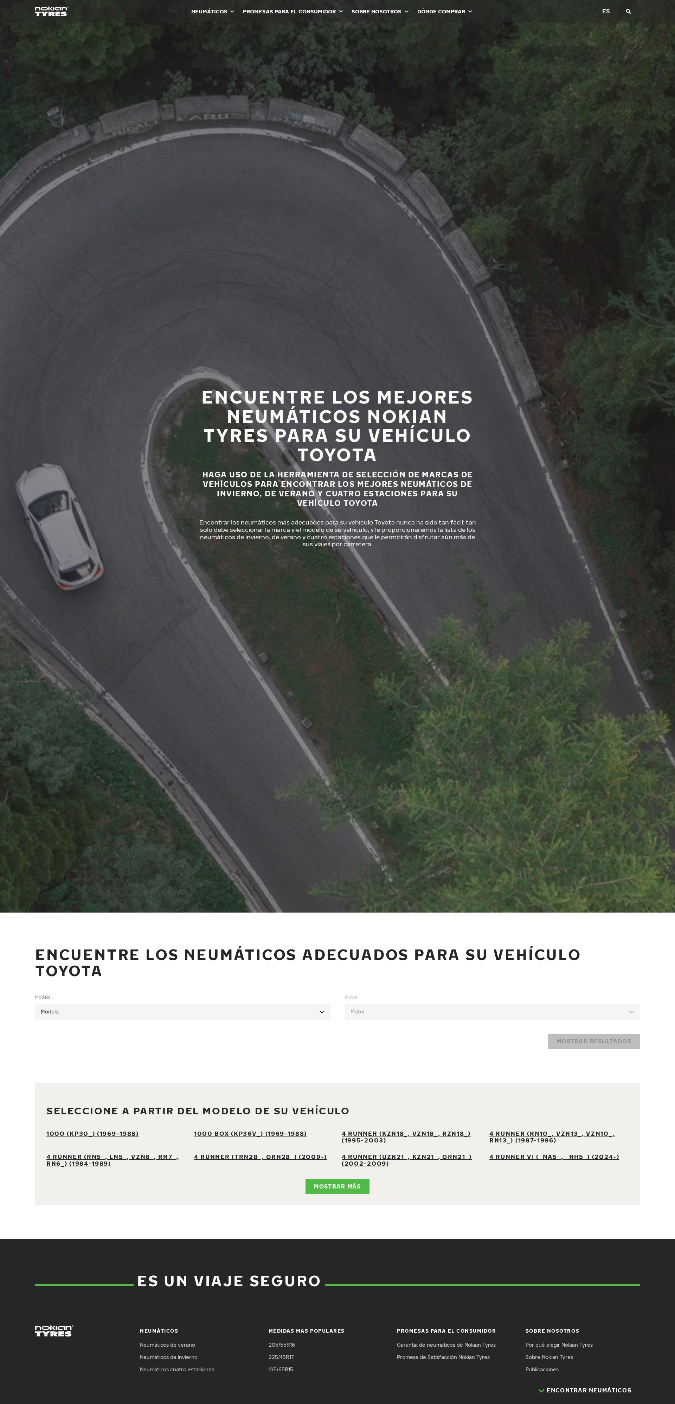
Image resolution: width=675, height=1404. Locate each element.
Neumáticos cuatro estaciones (177, 1369)
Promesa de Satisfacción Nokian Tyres (443, 1357)
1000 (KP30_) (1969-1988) (92, 1133)
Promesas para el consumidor (289, 11)
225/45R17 (281, 1357)
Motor (351, 997)
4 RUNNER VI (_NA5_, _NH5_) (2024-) (554, 1156)
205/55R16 (282, 1345)
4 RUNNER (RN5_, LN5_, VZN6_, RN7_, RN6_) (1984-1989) (112, 1160)
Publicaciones (542, 1369)
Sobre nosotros (376, 11)
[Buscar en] (628, 11)
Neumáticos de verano (167, 1345)
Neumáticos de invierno (169, 1357)
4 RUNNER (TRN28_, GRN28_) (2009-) (260, 1156)
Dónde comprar (441, 11)
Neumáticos (209, 11)
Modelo (43, 997)
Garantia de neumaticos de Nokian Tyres (446, 1345)
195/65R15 (281, 1369)
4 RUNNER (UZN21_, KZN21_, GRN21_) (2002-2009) (407, 1160)
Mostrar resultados (594, 1041)
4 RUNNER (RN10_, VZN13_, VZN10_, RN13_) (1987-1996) (552, 1137)
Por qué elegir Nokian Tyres (559, 1345)
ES (606, 11)
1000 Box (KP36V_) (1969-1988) (250, 1133)
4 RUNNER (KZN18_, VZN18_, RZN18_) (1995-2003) (406, 1137)
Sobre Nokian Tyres (549, 1357)
